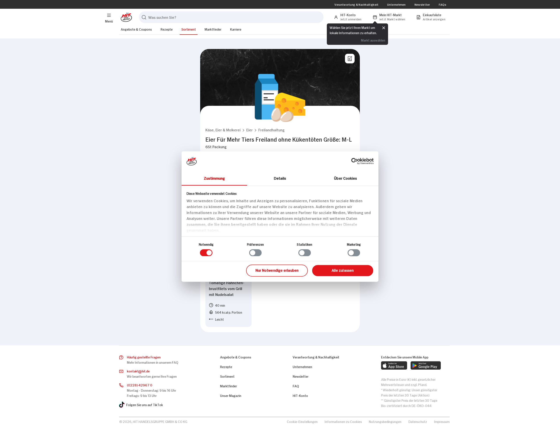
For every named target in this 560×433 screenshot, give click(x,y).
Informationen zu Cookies (343, 421)
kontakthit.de (138, 371)
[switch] (255, 252)
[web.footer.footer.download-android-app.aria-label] (426, 365)
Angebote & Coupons (136, 29)
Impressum (442, 421)
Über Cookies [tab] (345, 178)
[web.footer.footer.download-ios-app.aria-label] (394, 365)
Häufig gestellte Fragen (144, 357)
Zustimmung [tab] (214, 178)
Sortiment (188, 29)
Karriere (235, 29)
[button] (223, 130)
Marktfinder (213, 29)
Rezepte (167, 29)
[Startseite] (125, 17)
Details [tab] (280, 178)
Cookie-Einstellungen (302, 421)
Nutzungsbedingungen (385, 421)
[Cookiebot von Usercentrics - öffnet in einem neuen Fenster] (354, 161)
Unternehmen (396, 4)
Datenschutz (417, 421)
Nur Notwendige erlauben (277, 270)
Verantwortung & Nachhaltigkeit (356, 4)
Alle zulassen (343, 270)
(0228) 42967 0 (139, 385)
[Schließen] (383, 27)
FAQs (442, 4)
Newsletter (422, 4)
